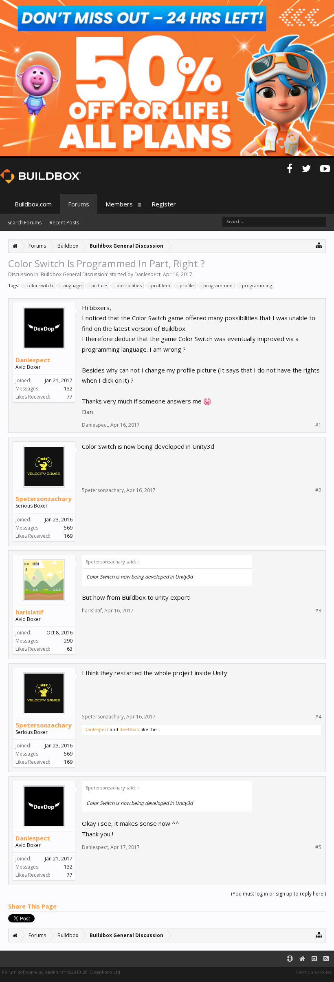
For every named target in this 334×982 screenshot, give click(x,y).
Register (164, 204)
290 (68, 640)
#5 (318, 847)
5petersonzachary (43, 498)
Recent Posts (64, 222)
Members (119, 204)
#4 (318, 717)
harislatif (29, 612)
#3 (318, 610)
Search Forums (24, 222)
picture (99, 285)
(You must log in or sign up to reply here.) (278, 893)
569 (68, 527)
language (72, 285)
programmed (218, 285)
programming (257, 285)
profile (187, 285)
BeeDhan (129, 729)
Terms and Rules (313, 972)
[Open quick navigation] (319, 245)
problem (160, 285)
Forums (78, 204)
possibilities (129, 285)
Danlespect (147, 274)
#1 (318, 425)
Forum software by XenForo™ (61, 972)
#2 (318, 490)
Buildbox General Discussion (74, 274)
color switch (39, 285)
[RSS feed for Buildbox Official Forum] (326, 958)
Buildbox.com (33, 204)
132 (68, 388)
